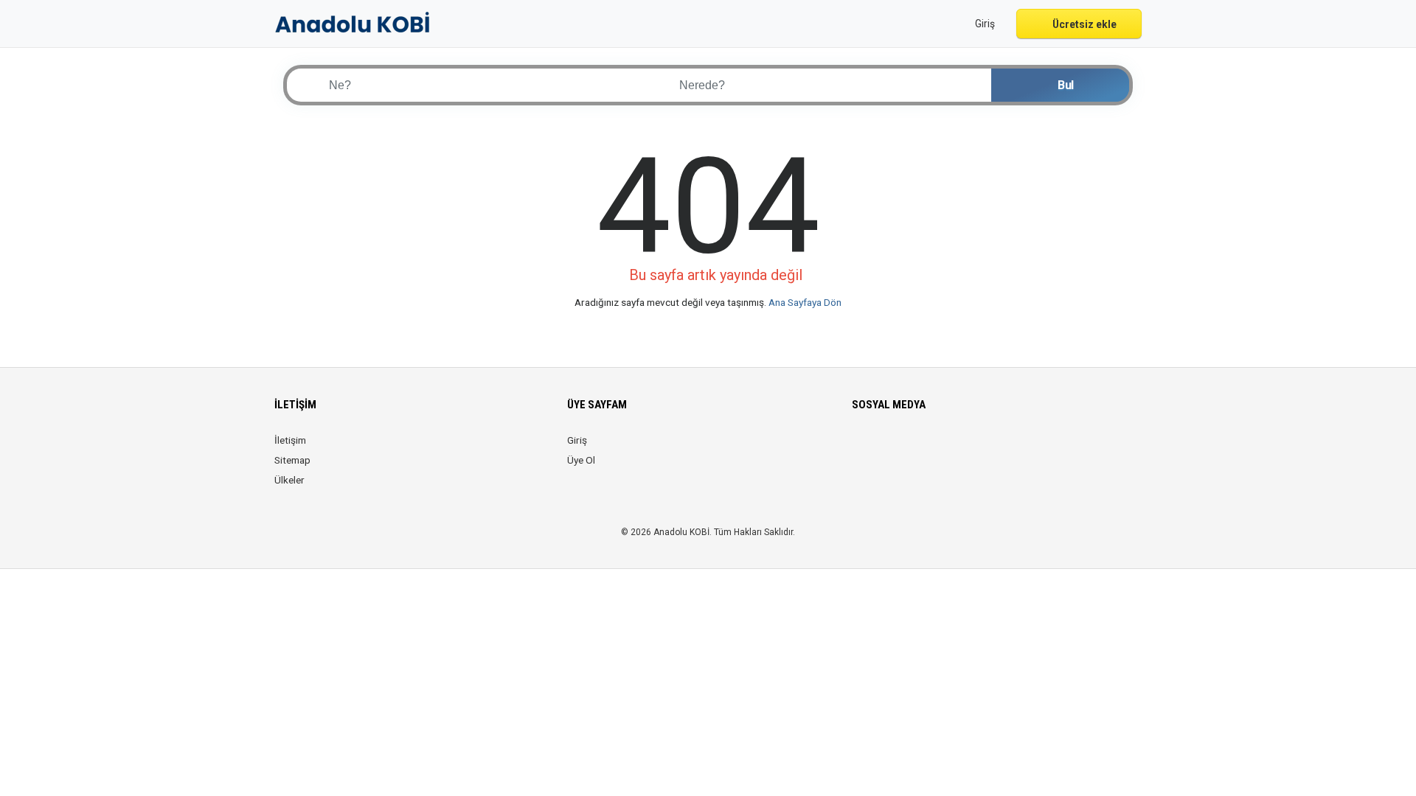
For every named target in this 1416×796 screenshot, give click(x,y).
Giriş (577, 440)
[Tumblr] (985, 449)
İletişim (290, 440)
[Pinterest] (943, 449)
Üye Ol (581, 460)
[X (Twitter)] (881, 449)
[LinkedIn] (923, 449)
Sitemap (292, 460)
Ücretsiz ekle (1083, 24)
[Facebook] (861, 449)
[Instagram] (902, 449)
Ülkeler (289, 480)
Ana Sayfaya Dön (804, 302)
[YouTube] (964, 449)
